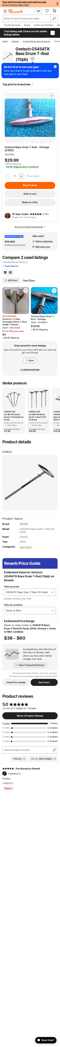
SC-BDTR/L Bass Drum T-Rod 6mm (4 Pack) (13, 417)
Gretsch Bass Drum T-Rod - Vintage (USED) (27, 149)
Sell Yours (44, 682)
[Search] (54, 18)
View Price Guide (15, 682)
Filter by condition (13, 605)
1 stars (5, 741)
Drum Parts (26, 547)
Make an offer (30, 202)
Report (8, 788)
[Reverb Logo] (15, 11)
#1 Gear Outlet (20, 214)
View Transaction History (31, 665)
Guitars (27, 25)
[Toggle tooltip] (32, 84)
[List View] (10, 272)
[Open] (53, 592)
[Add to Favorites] (33, 59)
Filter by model (11, 586)
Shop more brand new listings (29, 227)
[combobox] (27, 592)
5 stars (6, 723)
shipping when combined (22, 167)
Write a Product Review (30, 715)
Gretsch (24, 523)
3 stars (6, 732)
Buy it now (30, 185)
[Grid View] (5, 272)
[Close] (55, 67)
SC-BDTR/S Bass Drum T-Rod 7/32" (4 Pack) (37, 417)
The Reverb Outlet (12, 25)
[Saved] (47, 11)
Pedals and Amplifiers (44, 25)
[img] (36, 214)
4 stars (6, 727)
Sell (38, 11)
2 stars (6, 736)
